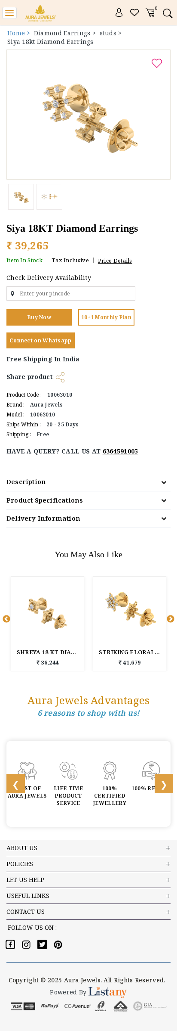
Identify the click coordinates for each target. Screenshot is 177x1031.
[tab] (88, 482)
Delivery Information (43, 518)
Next (170, 619)
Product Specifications (44, 500)
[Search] (167, 13)
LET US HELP (25, 880)
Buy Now (39, 317)
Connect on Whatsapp (40, 340)
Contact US (25, 911)
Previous (6, 619)
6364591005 (120, 451)
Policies (19, 864)
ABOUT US (21, 848)
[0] (150, 12)
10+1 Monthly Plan (106, 317)
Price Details (115, 260)
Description (26, 481)
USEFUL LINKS (27, 895)
